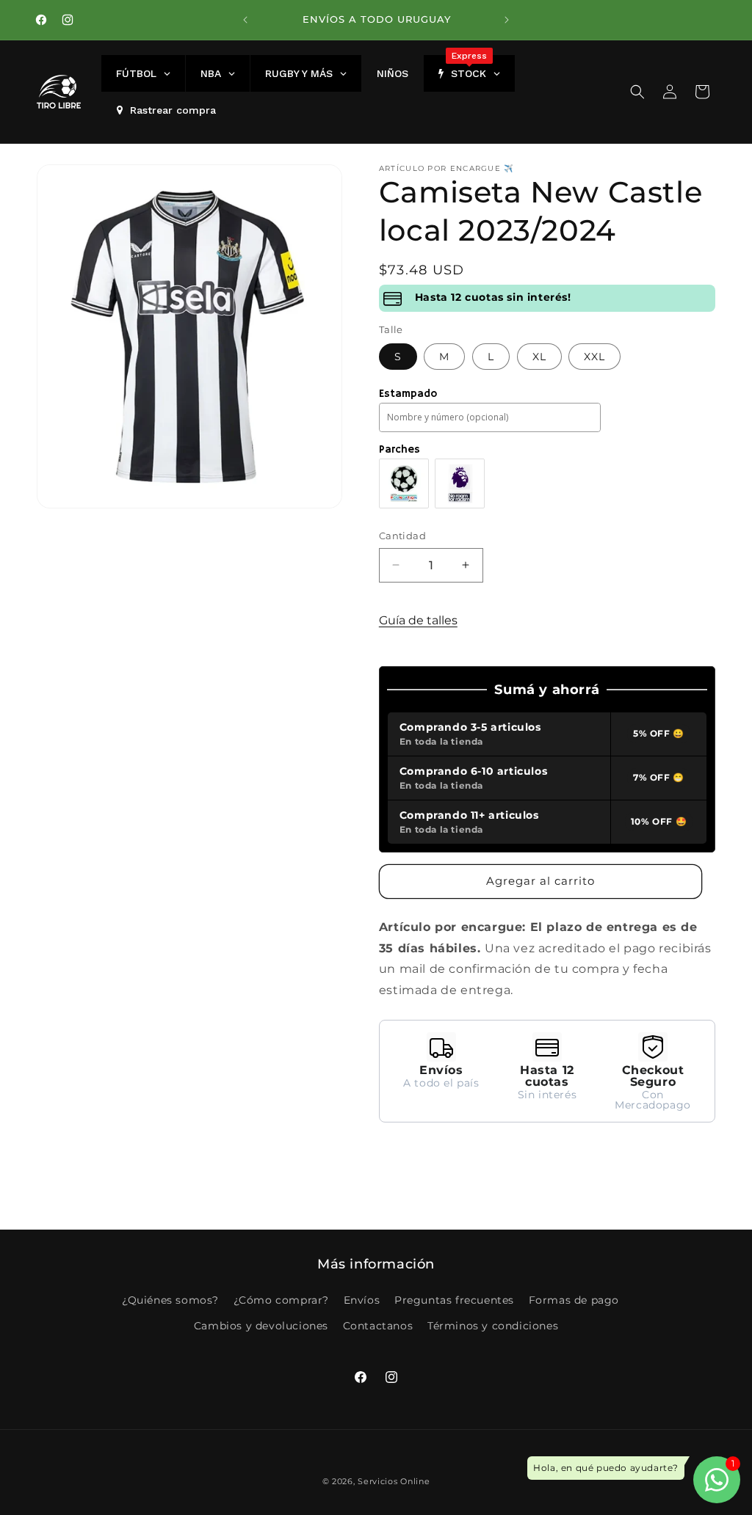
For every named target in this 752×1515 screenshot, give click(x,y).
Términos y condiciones (492, 1325)
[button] (637, 92)
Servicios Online (394, 1481)
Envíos (362, 1300)
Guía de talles (418, 620)
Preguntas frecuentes (454, 1300)
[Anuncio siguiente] (507, 20)
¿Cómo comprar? (281, 1300)
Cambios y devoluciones (261, 1325)
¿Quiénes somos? (170, 1300)
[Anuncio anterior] (245, 20)
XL (539, 356)
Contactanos (378, 1325)
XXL (594, 356)
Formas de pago (574, 1300)
